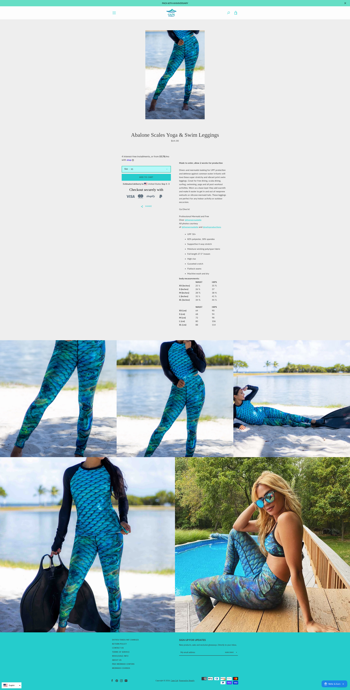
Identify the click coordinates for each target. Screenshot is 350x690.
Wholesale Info (120, 656)
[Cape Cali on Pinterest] (116, 680)
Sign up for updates (192, 639)
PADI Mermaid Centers (123, 664)
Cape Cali (174, 680)
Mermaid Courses (121, 668)
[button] (11, 685)
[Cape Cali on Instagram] (121, 680)
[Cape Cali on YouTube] (126, 680)
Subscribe (229, 652)
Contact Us (118, 648)
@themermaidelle (193, 220)
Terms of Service (121, 652)
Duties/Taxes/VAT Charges (125, 640)
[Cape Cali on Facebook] (112, 680)
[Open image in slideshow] (175, 74)
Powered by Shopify (187, 680)
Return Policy (119, 644)
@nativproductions (212, 227)
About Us (117, 660)
